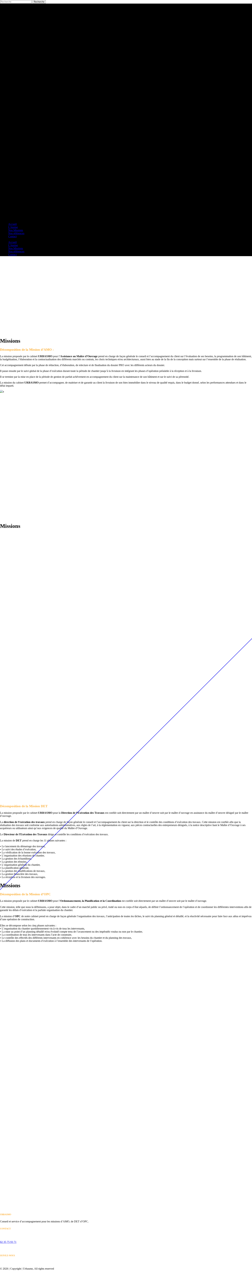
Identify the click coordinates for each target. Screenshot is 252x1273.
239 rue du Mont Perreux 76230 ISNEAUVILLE (27, 1235)
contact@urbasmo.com (12, 1248)
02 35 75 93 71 (8, 1242)
